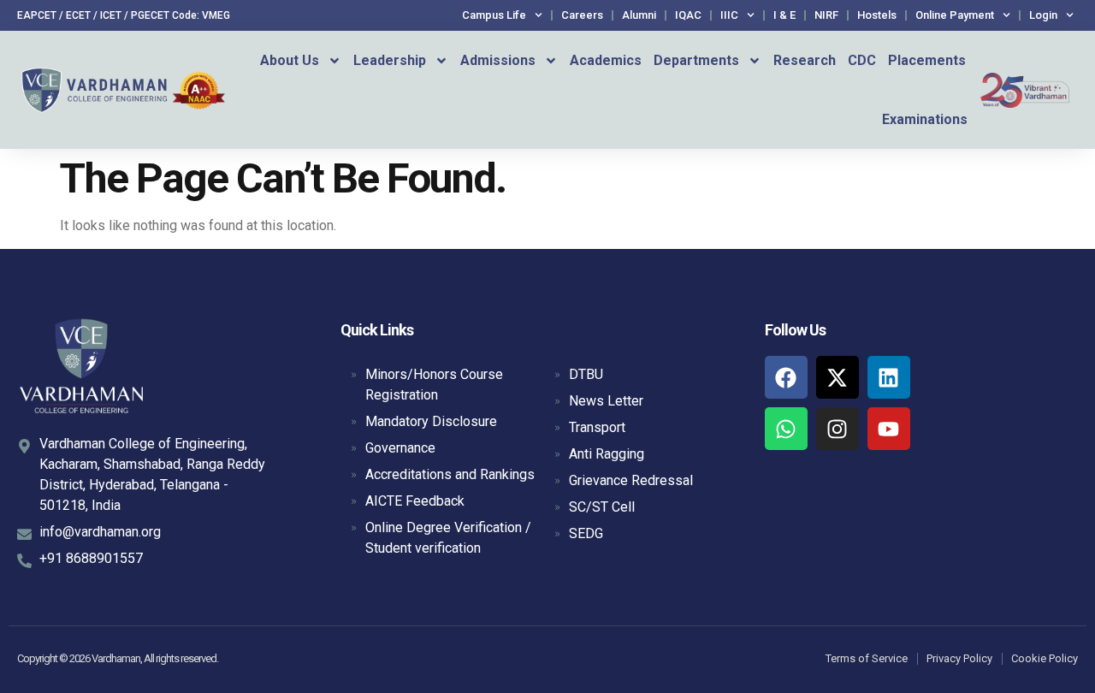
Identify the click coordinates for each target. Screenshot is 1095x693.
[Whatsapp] (786, 428)
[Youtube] (888, 428)
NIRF (826, 15)
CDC (862, 60)
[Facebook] (786, 377)
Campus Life (494, 15)
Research (804, 60)
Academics (606, 60)
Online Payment (954, 15)
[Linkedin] (888, 377)
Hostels (877, 15)
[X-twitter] (837, 377)
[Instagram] (837, 428)
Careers (582, 15)
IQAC (688, 15)
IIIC (729, 15)
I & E (784, 15)
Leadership (389, 60)
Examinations (925, 119)
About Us (289, 60)
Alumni (639, 15)
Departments (696, 60)
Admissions (498, 60)
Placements (927, 60)
